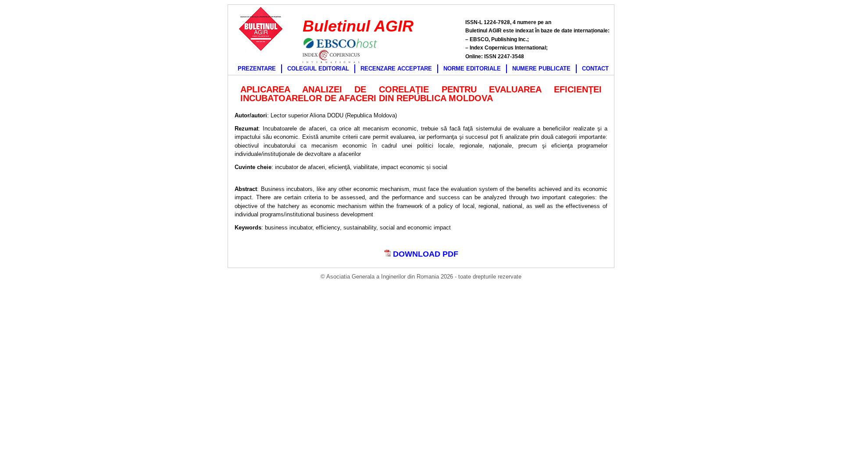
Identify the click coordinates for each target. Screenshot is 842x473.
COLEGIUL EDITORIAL (318, 68)
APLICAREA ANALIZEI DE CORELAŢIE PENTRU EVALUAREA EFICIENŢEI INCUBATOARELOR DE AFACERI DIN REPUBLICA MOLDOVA (421, 94)
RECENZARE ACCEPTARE (396, 68)
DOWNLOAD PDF (424, 254)
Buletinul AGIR (358, 26)
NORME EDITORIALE (472, 68)
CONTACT (595, 68)
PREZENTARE (257, 68)
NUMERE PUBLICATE (541, 68)
